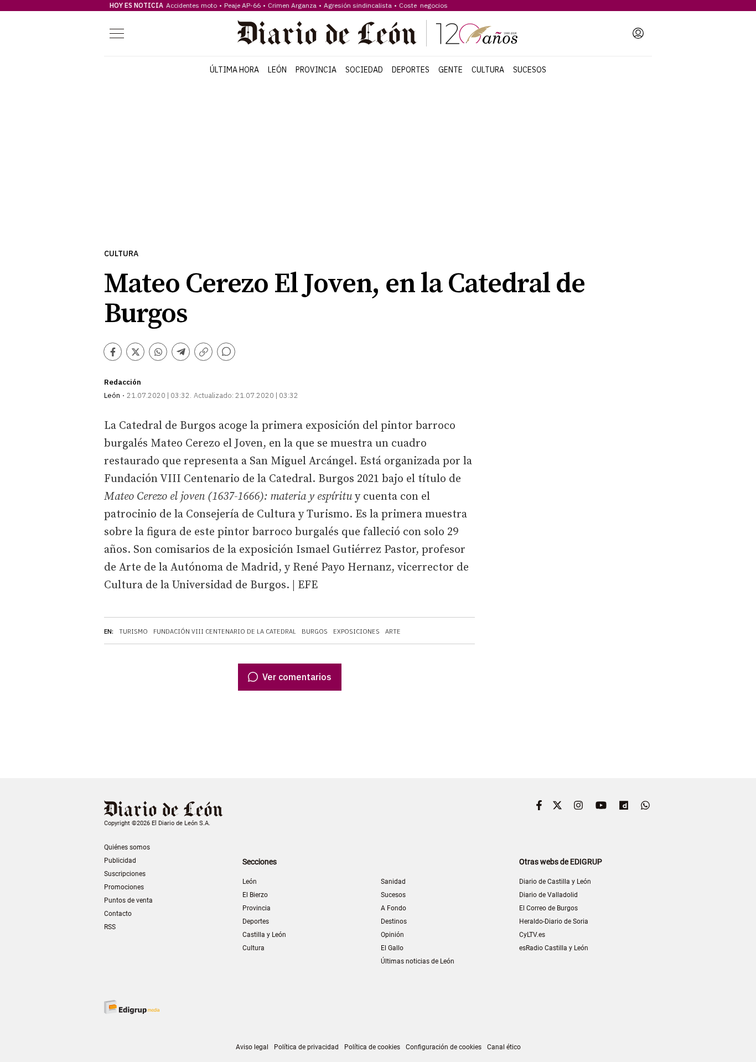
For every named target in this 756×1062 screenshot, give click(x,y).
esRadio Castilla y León (553, 948)
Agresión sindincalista (358, 5)
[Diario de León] (377, 33)
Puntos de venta (128, 900)
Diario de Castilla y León (555, 881)
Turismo (133, 631)
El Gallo (392, 948)
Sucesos (529, 70)
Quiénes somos (127, 847)
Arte (393, 631)
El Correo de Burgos (548, 908)
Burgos (315, 631)
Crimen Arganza (292, 5)
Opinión (392, 935)
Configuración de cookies (443, 1047)
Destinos (394, 921)
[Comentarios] (226, 351)
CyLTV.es (532, 935)
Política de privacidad (306, 1047)
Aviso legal (252, 1047)
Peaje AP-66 (242, 5)
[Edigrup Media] (131, 1007)
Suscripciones (125, 874)
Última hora (234, 70)
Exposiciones (356, 631)
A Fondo (393, 908)
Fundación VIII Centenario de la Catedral (224, 631)
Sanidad (393, 881)
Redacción (122, 382)
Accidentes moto (191, 5)
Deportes (410, 70)
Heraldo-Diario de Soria (553, 921)
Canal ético (504, 1047)
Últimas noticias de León (417, 961)
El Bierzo (255, 895)
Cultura (488, 70)
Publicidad (120, 860)
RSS (110, 927)
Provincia (316, 70)
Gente (450, 70)
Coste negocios (423, 5)
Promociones (124, 887)
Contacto (118, 914)
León (277, 70)
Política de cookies (372, 1047)
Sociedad (364, 70)
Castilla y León (264, 935)
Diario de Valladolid (548, 895)
